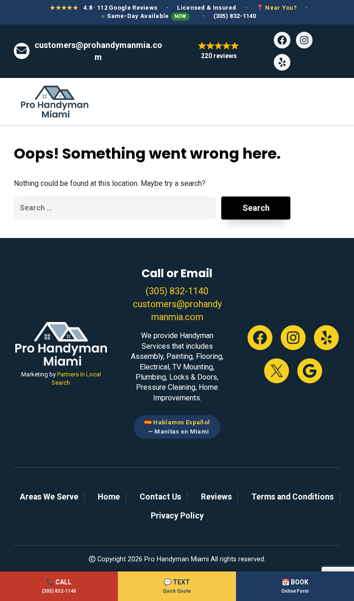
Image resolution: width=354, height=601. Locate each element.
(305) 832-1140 (234, 15)
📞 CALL (59, 586)
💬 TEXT (177, 586)
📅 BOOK (295, 586)
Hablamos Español (181, 422)
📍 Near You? (276, 7)
